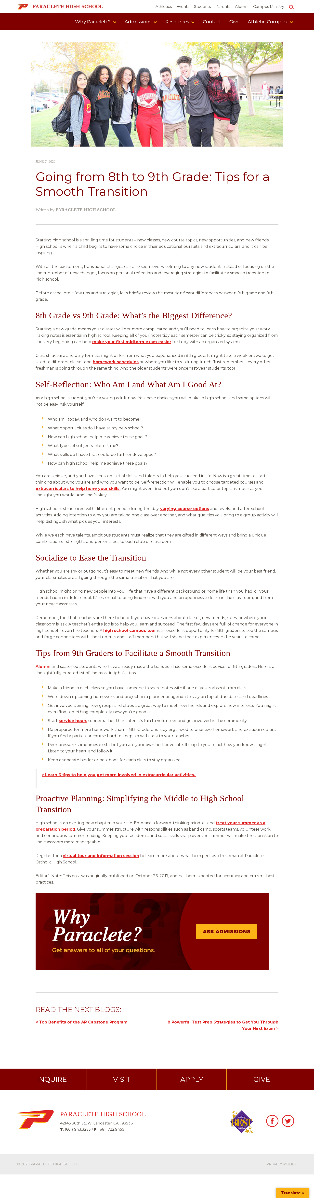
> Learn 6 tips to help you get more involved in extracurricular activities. (119, 775)
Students (202, 6)
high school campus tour (129, 630)
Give (234, 22)
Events (183, 6)
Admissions (139, 22)
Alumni (241, 6)
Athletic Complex (268, 22)
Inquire (52, 1079)
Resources (177, 22)
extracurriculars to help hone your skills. (78, 488)
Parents (223, 6)
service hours (73, 720)
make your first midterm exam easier (131, 341)
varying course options (184, 508)
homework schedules (116, 362)
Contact (212, 22)
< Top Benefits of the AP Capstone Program (82, 1022)
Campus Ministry (268, 6)
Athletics (164, 6)
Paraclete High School (86, 209)
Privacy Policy (281, 1164)
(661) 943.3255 (78, 1129)
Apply (191, 1079)
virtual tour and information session (101, 855)
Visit (122, 1079)
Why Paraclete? (93, 22)
